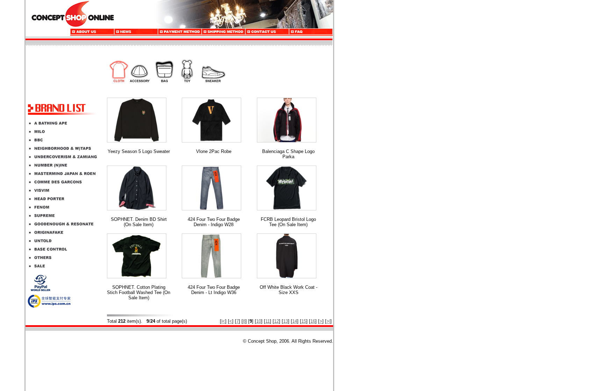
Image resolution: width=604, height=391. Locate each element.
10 (258, 321)
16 (312, 321)
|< (223, 321)
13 (285, 321)
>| (328, 321)
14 (294, 321)
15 (303, 321)
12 (276, 321)
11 (267, 321)
